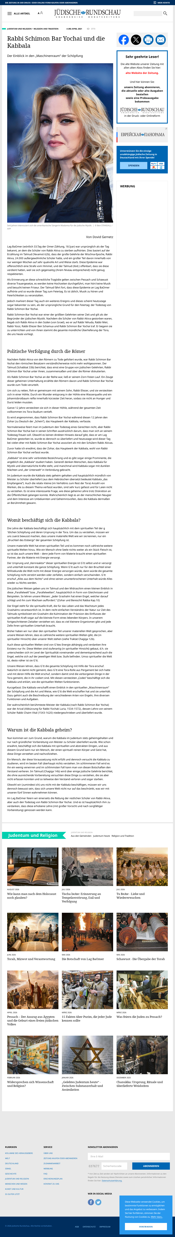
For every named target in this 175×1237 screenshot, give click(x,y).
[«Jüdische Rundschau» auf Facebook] (91, 1201)
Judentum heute (101, 835)
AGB (77, 1226)
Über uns (48, 1153)
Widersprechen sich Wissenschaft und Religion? (30, 1084)
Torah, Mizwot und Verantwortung (31, 959)
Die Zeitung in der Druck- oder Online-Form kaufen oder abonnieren (41, 2)
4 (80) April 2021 (74, 28)
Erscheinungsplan (53, 1178)
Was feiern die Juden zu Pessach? (139, 1017)
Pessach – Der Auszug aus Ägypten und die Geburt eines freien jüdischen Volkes (32, 1020)
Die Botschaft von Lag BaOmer (83, 959)
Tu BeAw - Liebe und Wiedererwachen (131, 896)
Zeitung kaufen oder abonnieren (60, 1158)
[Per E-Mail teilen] (161, 40)
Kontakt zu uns (51, 1184)
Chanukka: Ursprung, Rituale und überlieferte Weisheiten (140, 1084)
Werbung (48, 1168)
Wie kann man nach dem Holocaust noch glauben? (31, 896)
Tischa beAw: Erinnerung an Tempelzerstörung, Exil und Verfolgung (81, 897)
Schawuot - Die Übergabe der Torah (141, 959)
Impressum (104, 1226)
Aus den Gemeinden (81, 835)
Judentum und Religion (19, 28)
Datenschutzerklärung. (112, 1180)
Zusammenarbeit (52, 1163)
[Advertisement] (143, 214)
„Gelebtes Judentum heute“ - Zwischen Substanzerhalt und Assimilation (82, 1086)
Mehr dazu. (156, 1216)
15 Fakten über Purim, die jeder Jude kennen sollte (87, 1018)
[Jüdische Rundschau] (87, 13)
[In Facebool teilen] (124, 40)
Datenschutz (89, 1226)
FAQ (45, 1173)
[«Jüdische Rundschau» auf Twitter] (98, 1201)
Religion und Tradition (46, 28)
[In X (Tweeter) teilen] (136, 40)
